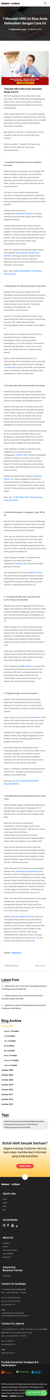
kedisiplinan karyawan (24, 213)
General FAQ (7, 1257)
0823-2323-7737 (9, 1305)
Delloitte (32, 717)
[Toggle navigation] (45, 3)
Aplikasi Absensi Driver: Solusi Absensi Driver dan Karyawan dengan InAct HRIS (22, 997)
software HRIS (21, 455)
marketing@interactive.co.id (10, 1316)
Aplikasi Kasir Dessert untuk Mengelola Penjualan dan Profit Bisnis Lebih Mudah (24, 1006)
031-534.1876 (5, 1301)
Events (5, 1203)
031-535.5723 (15, 1301)
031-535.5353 (9, 1298)
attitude (11, 367)
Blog (4, 1209)
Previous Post (11, 966)
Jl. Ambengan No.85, (13, 1289)
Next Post (40, 966)
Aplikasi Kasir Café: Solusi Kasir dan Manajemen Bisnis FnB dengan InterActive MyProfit (24, 987)
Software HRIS (21, 563)
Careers (5, 1247)
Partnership (7, 1276)
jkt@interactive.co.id (8, 1353)
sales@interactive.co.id (9, 1313)
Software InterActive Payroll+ (23, 917)
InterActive (6, 1243)
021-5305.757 (9, 1341)
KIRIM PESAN (25, 1166)
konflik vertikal (25, 666)
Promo (5, 1199)
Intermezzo (16, 953)
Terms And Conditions (10, 1250)
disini (32, 941)
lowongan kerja (27, 871)
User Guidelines (8, 1253)
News (5, 1206)
